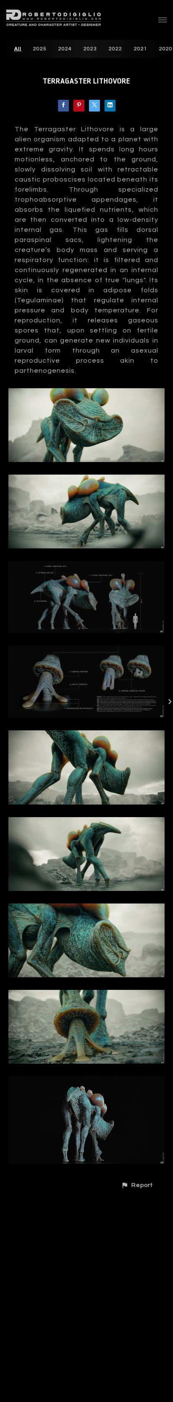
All (17, 49)
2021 (140, 49)
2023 (90, 49)
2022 (115, 49)
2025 (40, 49)
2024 (65, 49)
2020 (166, 49)
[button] (137, 1185)
